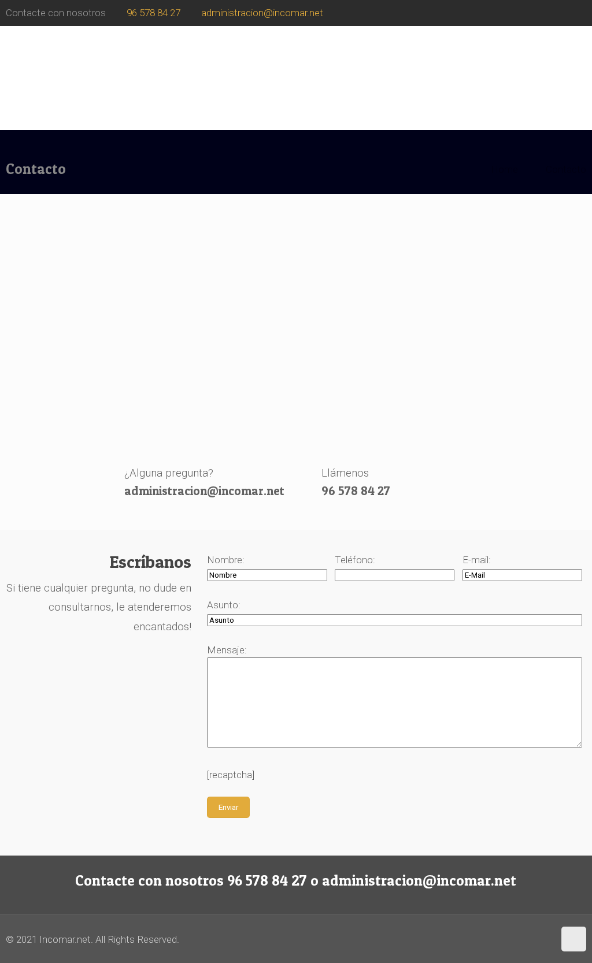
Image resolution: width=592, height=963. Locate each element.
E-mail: (476, 560)
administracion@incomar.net (262, 12)
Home (504, 169)
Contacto (566, 169)
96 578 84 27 (153, 12)
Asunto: (223, 605)
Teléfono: (355, 560)
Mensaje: (227, 650)
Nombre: (226, 560)
